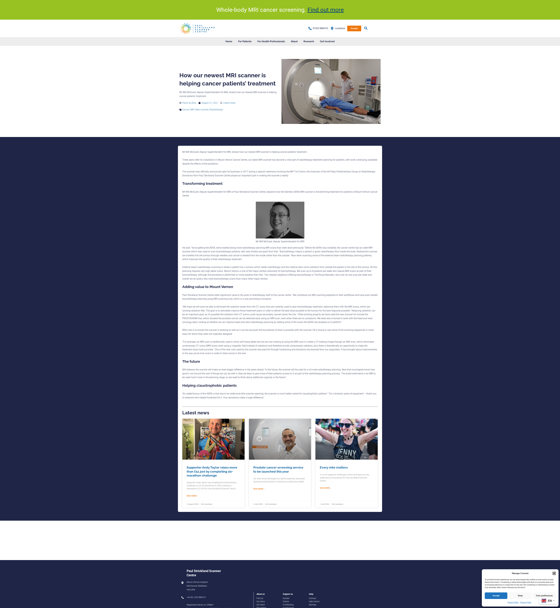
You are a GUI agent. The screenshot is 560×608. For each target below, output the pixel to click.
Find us (260, 598)
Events (286, 601)
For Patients (245, 41)
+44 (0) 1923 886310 (196, 597)
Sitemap (312, 604)
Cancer (185, 109)
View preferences (544, 595)
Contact (312, 598)
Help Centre (314, 601)
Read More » (192, 496)
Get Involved (327, 41)
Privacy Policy (513, 602)
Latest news (229, 102)
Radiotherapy (216, 109)
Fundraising (288, 604)
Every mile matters (334, 467)
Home (228, 41)
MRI (192, 109)
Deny (520, 595)
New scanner (201, 109)
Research (308, 41)
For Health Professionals (271, 41)
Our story (261, 601)
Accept (496, 595)
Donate (286, 598)
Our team (261, 604)
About (294, 41)
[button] (554, 573)
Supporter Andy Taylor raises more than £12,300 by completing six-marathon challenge (212, 471)
